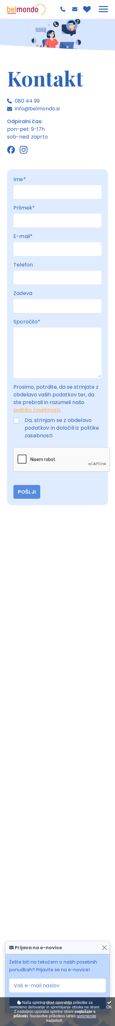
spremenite (86, 1016)
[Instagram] (23, 150)
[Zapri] (104, 947)
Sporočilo (26, 321)
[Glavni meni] (103, 9)
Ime (19, 179)
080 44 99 (63, 9)
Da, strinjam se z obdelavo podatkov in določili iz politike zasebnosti (62, 428)
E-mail (23, 236)
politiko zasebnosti (36, 410)
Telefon (23, 264)
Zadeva (22, 293)
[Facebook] (11, 150)
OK (109, 1007)
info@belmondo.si (75, 9)
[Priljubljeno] (87, 9)
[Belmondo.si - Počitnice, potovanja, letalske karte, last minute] (26, 9)
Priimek (24, 207)
